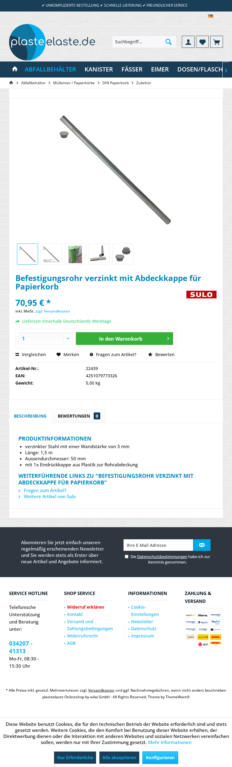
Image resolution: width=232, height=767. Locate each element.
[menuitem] (216, 42)
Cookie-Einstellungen (145, 610)
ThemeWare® (178, 696)
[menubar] (213, 16)
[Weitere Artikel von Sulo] (201, 301)
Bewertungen (78, 416)
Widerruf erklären (85, 607)
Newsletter (142, 621)
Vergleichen (33, 354)
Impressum (142, 636)
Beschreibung (30, 416)
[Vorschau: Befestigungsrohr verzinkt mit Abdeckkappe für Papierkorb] (27, 254)
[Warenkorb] (216, 42)
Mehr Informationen (170, 742)
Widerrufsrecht (82, 636)
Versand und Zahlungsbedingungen (90, 625)
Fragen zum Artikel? (115, 354)
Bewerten (164, 354)
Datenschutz (143, 628)
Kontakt (75, 614)
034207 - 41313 (20, 647)
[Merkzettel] (202, 42)
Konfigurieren (160, 757)
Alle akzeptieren (119, 757)
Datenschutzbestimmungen (162, 556)
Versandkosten (101, 690)
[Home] (15, 69)
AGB (71, 643)
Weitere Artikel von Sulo (49, 496)
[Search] (169, 42)
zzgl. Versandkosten (52, 311)
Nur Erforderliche (75, 757)
